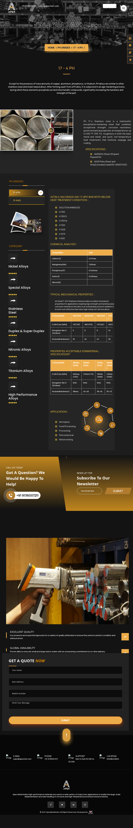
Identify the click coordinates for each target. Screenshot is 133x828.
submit (118, 491)
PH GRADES (64, 47)
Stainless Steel (15, 311)
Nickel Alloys (18, 266)
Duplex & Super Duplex (26, 331)
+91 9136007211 (28, 6)
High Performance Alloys (22, 396)
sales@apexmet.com (48, 6)
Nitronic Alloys (19, 349)
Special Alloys (19, 287)
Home (51, 47)
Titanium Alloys (20, 371)
